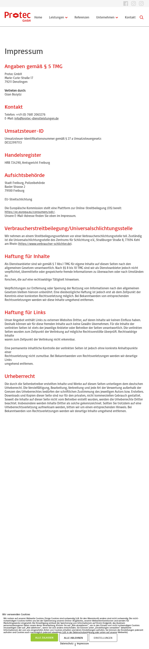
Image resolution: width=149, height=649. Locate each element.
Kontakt (130, 17)
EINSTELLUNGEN (103, 637)
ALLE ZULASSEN (44, 637)
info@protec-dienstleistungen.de (36, 118)
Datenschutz (67, 643)
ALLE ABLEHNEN (73, 637)
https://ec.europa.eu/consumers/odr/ (30, 212)
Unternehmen (105, 17)
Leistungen (56, 17)
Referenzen (81, 17)
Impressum (83, 643)
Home (38, 17)
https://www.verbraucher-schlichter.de (45, 244)
